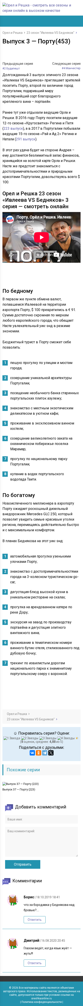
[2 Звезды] (30, 738)
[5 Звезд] (77, 738)
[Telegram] (44, 753)
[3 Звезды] (48, 738)
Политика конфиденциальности (41, 1002)
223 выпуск (13, 128)
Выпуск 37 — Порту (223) (18, 789)
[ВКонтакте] (32, 753)
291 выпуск (25, 139)
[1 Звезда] (12, 738)
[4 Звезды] (67, 738)
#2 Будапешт (11, 68)
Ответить (35, 919)
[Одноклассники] (38, 753)
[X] (51, 753)
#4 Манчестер (71, 68)
